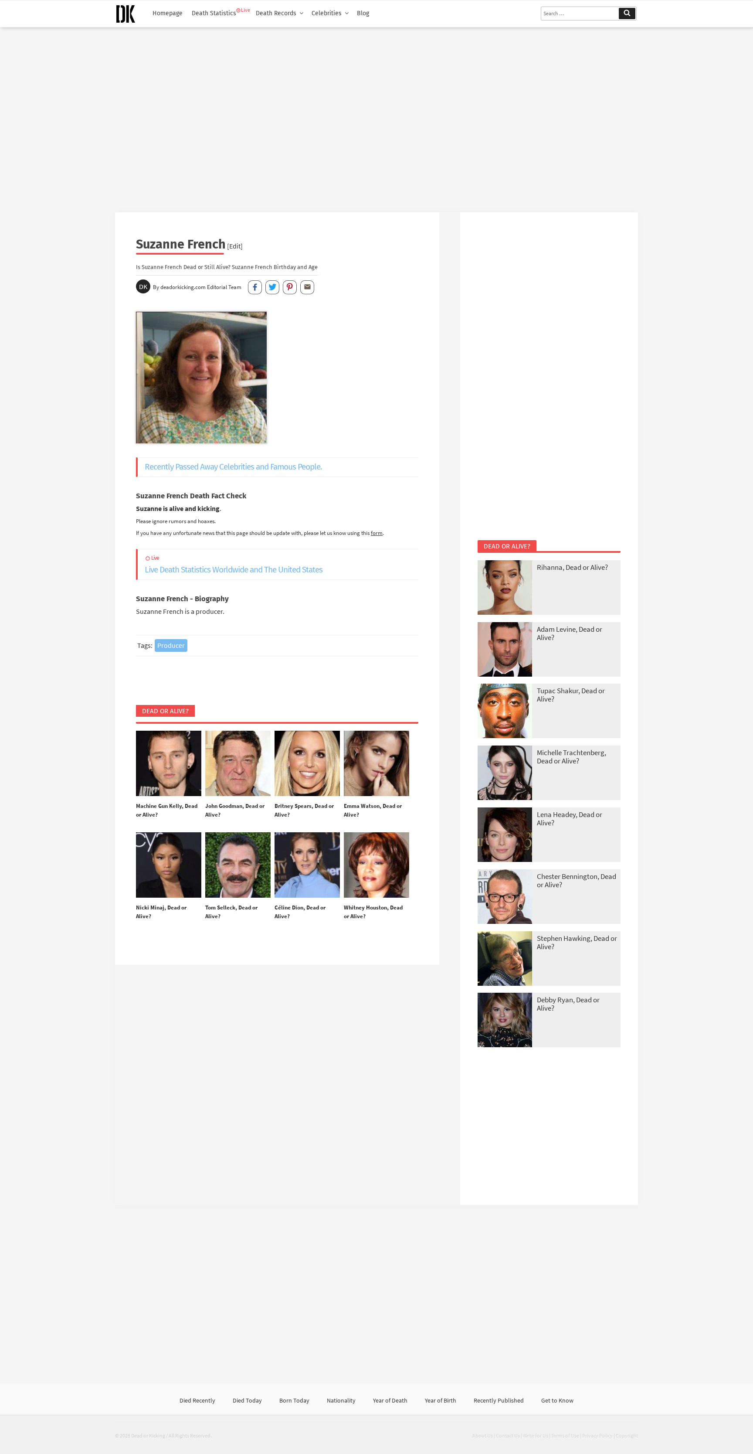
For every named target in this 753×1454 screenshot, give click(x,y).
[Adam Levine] (505, 650)
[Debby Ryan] (505, 1021)
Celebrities (327, 13)
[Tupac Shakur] (505, 712)
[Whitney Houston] (376, 865)
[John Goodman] (238, 764)
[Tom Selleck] (238, 865)
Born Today (294, 1400)
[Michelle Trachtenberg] (505, 774)
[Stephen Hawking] (505, 959)
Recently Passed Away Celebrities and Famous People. (233, 467)
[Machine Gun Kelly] (168, 764)
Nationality (341, 1400)
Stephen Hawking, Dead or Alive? (577, 942)
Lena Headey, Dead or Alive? (569, 818)
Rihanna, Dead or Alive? (572, 567)
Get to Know (557, 1400)
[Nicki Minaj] (168, 865)
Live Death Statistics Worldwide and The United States (233, 565)
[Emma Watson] (376, 764)
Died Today (247, 1400)
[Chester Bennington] (505, 897)
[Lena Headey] (505, 835)
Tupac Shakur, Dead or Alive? (571, 695)
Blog (363, 13)
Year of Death (390, 1400)
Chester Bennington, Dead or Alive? (576, 880)
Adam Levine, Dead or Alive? (569, 633)
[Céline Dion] (307, 865)
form (377, 532)
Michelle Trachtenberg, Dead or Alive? (571, 757)
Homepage (168, 13)
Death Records (276, 13)
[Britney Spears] (307, 764)
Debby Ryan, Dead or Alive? (568, 1004)
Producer (171, 645)
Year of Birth (440, 1400)
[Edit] (235, 246)
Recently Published (499, 1400)
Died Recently (197, 1400)
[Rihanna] (505, 588)
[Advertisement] (376, 116)
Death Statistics (214, 13)
